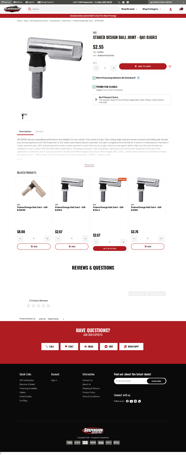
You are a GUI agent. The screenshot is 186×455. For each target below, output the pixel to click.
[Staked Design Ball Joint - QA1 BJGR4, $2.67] (71, 189)
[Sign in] (170, 9)
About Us (86, 384)
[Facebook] (127, 401)
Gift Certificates (27, 380)
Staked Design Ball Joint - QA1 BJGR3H (32, 208)
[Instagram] (135, 401)
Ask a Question (138, 294)
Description (25, 131)
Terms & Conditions (91, 396)
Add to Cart (135, 66)
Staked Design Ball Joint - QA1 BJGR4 (70, 208)
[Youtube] (131, 401)
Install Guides (26, 396)
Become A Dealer (27, 384)
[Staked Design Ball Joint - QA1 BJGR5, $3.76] (147, 189)
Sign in (54, 380)
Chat (71, 346)
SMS (111, 346)
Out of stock (109, 248)
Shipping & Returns (91, 388)
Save (169, 66)
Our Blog (23, 400)
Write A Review (156, 294)
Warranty (40, 131)
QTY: (95, 63)
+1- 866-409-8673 (103, 2)
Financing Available (28, 388)
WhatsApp (133, 346)
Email (91, 346)
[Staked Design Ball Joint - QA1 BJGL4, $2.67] (109, 189)
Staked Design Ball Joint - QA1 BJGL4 (108, 208)
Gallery (23, 392)
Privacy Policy (88, 392)
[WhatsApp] (139, 401)
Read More (89, 165)
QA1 (95, 32)
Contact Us (87, 380)
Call (51, 346)
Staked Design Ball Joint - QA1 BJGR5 (146, 208)
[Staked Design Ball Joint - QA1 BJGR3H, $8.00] (33, 189)
